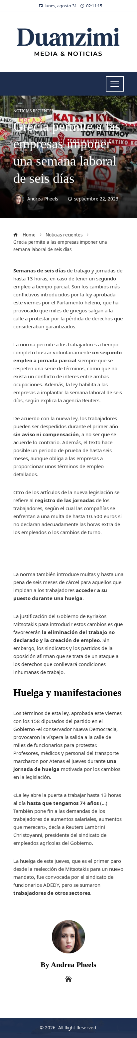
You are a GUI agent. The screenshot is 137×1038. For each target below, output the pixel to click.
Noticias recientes (33, 111)
